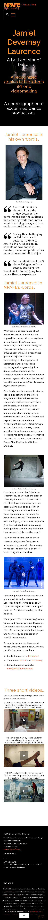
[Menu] (11, 15)
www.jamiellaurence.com (20, 668)
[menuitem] (6, 15)
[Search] (6, 15)
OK (24, 915)
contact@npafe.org (12, 849)
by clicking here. (36, 912)
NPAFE (22, 660)
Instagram (33, 656)
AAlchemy (37, 660)
